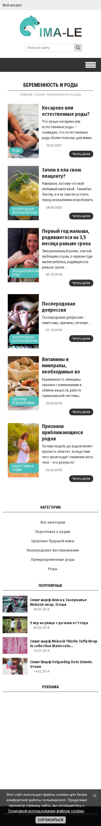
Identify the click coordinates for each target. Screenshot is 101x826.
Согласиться (50, 820)
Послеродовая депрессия (58, 307)
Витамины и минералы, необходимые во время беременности (66, 368)
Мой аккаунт (12, 5)
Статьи (40, 94)
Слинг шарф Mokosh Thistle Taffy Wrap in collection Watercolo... (63, 643)
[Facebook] (96, 5)
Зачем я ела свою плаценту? (61, 173)
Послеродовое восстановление (25, 211)
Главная (26, 94)
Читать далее (81, 154)
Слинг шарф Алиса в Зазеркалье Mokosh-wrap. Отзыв (58, 602)
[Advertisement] (50, 747)
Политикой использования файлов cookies (46, 811)
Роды (16, 150)
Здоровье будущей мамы (23, 401)
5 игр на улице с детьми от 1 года (59, 623)
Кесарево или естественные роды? (66, 111)
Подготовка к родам (22, 468)
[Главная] (50, 34)
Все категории (52, 522)
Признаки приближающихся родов (62, 432)
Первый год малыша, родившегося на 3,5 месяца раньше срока (66, 237)
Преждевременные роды (26, 273)
